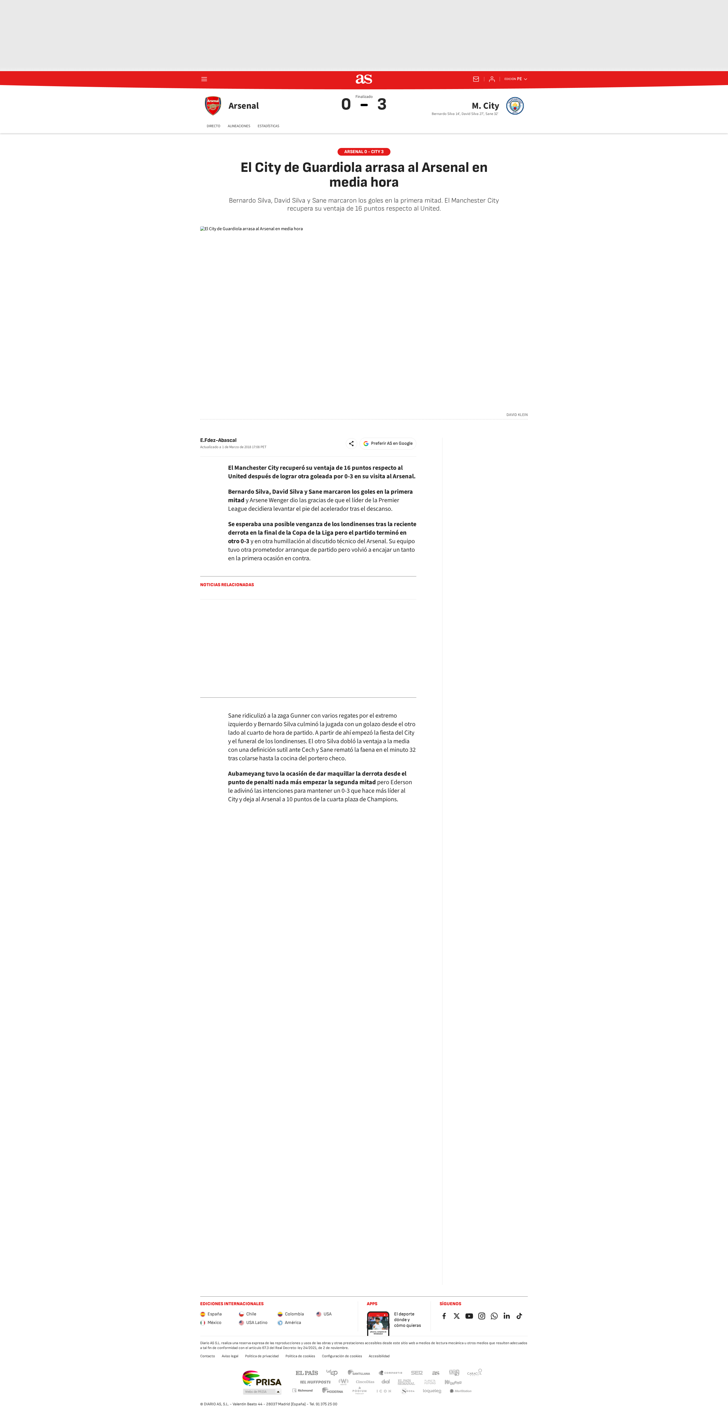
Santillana (359, 1372)
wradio (344, 1382)
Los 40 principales (332, 1372)
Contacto (207, 1356)
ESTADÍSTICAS (268, 126)
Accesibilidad (379, 1356)
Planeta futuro (430, 1382)
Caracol (475, 1372)
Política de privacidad (262, 1356)
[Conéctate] (492, 79)
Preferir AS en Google (392, 443)
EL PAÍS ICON (383, 1391)
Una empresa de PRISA (261, 1378)
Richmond (302, 1390)
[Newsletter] (476, 79)
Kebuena (453, 1382)
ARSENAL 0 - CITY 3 (364, 152)
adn (454, 1372)
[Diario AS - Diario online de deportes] (364, 79)
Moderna (332, 1391)
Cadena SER (417, 1372)
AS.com (436, 1372)
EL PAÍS (306, 1372)
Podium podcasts (359, 1391)
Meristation (460, 1391)
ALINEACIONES (239, 126)
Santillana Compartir (390, 1372)
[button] (351, 443)
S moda (408, 1391)
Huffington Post (315, 1382)
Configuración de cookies (342, 1356)
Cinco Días (365, 1382)
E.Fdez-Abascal (218, 440)
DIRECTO (213, 126)
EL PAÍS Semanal (406, 1382)
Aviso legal (230, 1356)
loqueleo (432, 1391)
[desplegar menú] (204, 79)
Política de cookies (300, 1356)
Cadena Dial (386, 1382)
